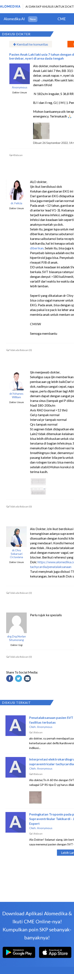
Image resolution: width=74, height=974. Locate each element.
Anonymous (19, 87)
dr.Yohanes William (16, 395)
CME (62, 18)
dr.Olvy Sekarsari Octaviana (16, 554)
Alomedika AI (14, 18)
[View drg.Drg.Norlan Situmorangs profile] (16, 623)
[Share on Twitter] (19, 679)
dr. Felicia (16, 203)
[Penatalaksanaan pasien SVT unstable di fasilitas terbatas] (15, 725)
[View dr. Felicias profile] (16, 189)
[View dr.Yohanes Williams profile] (16, 380)
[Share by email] (28, 679)
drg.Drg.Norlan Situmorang (16, 638)
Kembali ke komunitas (32, 44)
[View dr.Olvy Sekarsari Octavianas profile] (16, 536)
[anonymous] (19, 73)
